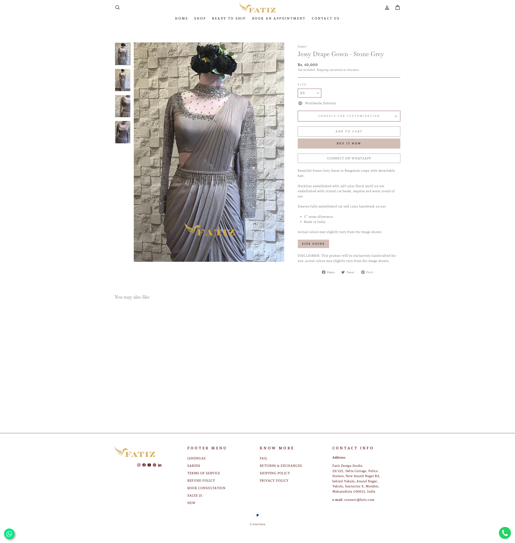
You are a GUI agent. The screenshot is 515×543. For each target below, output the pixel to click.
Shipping (322, 69)
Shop (200, 18)
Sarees (193, 466)
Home (181, 18)
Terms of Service (203, 473)
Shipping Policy (275, 473)
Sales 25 (195, 495)
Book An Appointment (279, 18)
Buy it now (349, 143)
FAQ (263, 458)
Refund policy (201, 480)
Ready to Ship (229, 18)
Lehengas (196, 458)
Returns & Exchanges (281, 466)
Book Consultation (206, 488)
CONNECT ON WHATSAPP (349, 158)
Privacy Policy (274, 480)
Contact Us (326, 18)
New (191, 503)
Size (302, 84)
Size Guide (313, 243)
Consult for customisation (349, 115)
